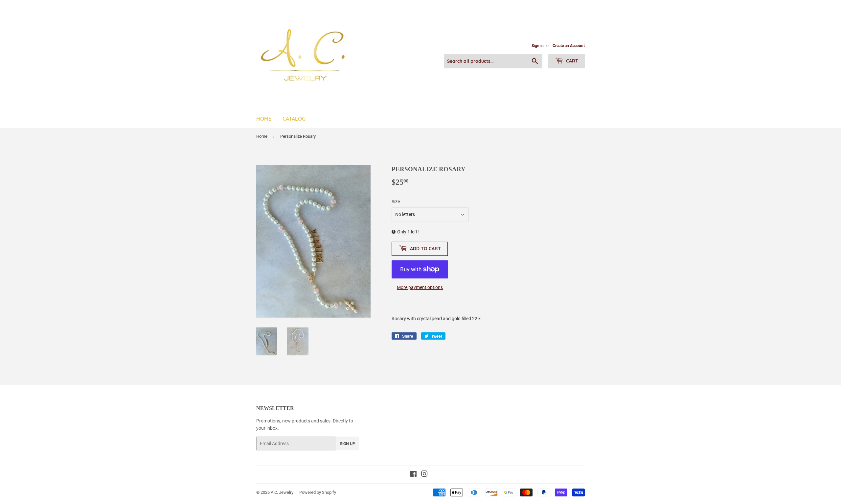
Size (396, 201)
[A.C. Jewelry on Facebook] (413, 474)
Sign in (538, 45)
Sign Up (347, 443)
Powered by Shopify (317, 492)
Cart (571, 61)
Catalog (294, 118)
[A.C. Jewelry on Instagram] (424, 474)
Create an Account (569, 45)
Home (263, 118)
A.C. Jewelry (282, 492)
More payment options (420, 287)
